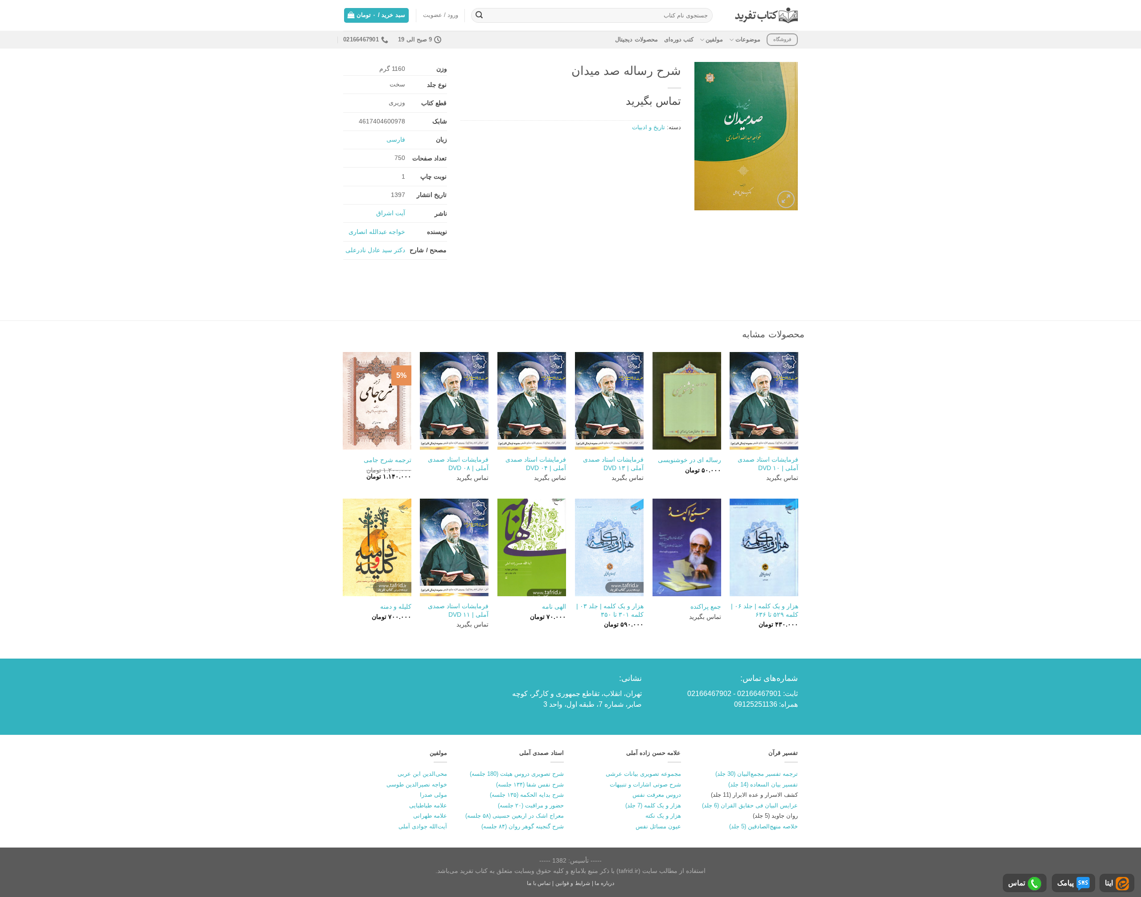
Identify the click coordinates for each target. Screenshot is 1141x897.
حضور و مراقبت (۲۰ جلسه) (531, 805)
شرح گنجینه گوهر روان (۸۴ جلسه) (522, 826)
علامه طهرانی (430, 815)
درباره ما (604, 883)
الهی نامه (554, 606)
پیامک (1065, 883)
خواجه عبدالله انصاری (377, 231)
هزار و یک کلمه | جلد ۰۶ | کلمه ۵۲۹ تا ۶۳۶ (764, 610)
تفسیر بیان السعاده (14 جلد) (763, 784)
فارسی (395, 139)
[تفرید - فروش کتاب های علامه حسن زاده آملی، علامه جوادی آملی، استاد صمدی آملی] (766, 15)
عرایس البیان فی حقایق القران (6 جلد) (750, 805)
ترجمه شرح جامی (387, 459)
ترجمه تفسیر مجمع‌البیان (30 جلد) (756, 773)
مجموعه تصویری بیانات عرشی (643, 773)
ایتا (1109, 883)
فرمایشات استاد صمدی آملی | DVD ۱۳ (613, 463)
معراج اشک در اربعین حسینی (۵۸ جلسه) (514, 815)
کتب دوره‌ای (679, 39)
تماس (1016, 883)
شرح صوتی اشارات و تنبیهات (645, 784)
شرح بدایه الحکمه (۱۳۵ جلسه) (527, 794)
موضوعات (747, 39)
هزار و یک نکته (663, 815)
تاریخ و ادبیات (648, 127)
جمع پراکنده (705, 606)
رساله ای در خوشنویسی (689, 459)
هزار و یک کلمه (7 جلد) (653, 805)
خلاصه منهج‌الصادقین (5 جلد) (763, 826)
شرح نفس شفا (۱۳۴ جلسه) (530, 784)
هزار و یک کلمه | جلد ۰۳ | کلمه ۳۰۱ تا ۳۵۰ (610, 610)
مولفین (714, 39)
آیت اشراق (390, 213)
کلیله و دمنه (395, 606)
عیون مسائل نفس (658, 826)
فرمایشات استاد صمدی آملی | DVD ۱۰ (768, 463)
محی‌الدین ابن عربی (422, 773)
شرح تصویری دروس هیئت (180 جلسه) (517, 773)
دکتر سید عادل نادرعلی (375, 250)
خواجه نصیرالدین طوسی (416, 784)
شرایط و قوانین (572, 883)
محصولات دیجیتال (636, 39)
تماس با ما (538, 883)
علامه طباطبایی (428, 805)
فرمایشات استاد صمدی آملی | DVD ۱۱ (458, 610)
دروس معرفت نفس (656, 794)
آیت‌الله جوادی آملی (422, 826)
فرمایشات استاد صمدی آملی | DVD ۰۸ (458, 463)
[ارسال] (479, 15)
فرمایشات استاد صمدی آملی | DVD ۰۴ (535, 463)
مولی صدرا (433, 794)
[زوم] (786, 199)
